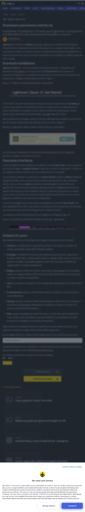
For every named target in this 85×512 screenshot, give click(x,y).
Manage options (48, 506)
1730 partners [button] (16, 485)
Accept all (72, 506)
